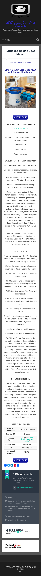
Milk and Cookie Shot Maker (20, 52)
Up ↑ (20, 571)
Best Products (20, 128)
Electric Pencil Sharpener (17, 520)
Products (24, 503)
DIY (16, 501)
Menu (7, 40)
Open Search (37, 40)
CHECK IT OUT (20, 117)
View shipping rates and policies (27, 439)
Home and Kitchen (28, 501)
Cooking (11, 501)
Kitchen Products (14, 503)
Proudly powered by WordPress (20, 566)
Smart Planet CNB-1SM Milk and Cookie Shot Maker (20, 70)
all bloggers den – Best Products (20, 24)
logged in (18, 532)
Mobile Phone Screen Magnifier (19, 516)
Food (19, 501)
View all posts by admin (25, 488)
